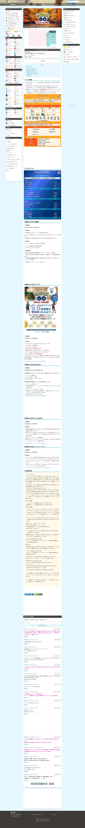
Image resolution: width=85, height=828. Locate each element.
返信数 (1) (26, 771)
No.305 (25, 747)
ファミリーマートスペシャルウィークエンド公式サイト (38, 467)
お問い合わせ (47, 819)
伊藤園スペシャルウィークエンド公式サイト (35, 262)
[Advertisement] (42, 156)
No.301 (25, 774)
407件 (36, 28)
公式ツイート (33, 87)
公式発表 (42, 61)
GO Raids (54, 814)
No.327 (25, 629)
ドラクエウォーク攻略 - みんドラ (37, 814)
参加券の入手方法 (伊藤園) (31, 69)
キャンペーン (29, 384)
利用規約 (37, 819)
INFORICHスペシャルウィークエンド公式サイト (36, 443)
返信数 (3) (26, 643)
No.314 (25, 639)
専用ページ (32, 378)
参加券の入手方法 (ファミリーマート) (33, 74)
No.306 (25, 736)
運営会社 (41, 819)
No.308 (25, 700)
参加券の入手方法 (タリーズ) (31, 70)
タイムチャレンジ (29, 67)
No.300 (25, 765)
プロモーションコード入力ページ (39, 101)
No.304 (25, 756)
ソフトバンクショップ (40, 385)
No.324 (25, 647)
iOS (40, 343)
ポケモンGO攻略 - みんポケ (15, 1)
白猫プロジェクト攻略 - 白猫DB (16, 814)
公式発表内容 (28, 75)
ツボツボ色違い (31, 55)
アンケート (28, 375)
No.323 (25, 655)
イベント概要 (28, 66)
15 (50, 783)
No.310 (25, 684)
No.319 (25, 673)
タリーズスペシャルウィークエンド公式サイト (36, 361)
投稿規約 (32, 619)
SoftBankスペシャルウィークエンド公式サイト (36, 396)
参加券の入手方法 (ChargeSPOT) (32, 73)
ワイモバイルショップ (53, 385)
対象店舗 (28, 385)
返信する (26, 636)
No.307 (25, 708)
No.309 (25, 691)
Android (37, 343)
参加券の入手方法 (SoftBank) (31, 71)
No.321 (25, 664)
